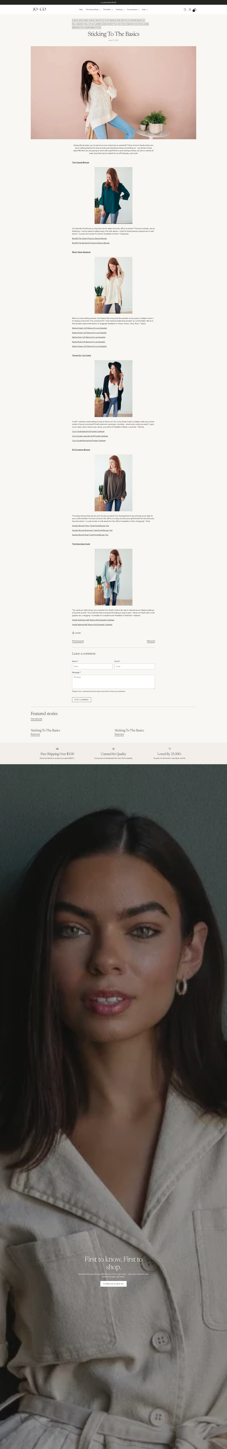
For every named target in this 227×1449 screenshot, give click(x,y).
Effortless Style (137, 20)
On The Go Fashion (125, 24)
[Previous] (96, 2)
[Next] (130, 2)
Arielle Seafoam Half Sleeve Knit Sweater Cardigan (93, 620)
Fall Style (89, 24)
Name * (75, 661)
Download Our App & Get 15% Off (113, 2)
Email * (117, 661)
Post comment (81, 700)
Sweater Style (78, 28)
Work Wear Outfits (93, 28)
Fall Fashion (78, 24)
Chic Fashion (111, 20)
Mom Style (112, 24)
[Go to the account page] (190, 9)
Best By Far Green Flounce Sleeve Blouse (89, 238)
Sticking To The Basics (45, 730)
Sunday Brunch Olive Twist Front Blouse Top (90, 526)
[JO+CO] (39, 9)
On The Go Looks (141, 24)
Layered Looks (100, 24)
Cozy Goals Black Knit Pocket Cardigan (88, 431)
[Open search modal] (185, 9)
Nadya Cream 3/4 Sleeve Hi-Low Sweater (89, 328)
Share (78, 633)
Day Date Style (123, 20)
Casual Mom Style (96, 20)
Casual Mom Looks (80, 20)
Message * (76, 672)
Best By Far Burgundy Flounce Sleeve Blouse (91, 243)
